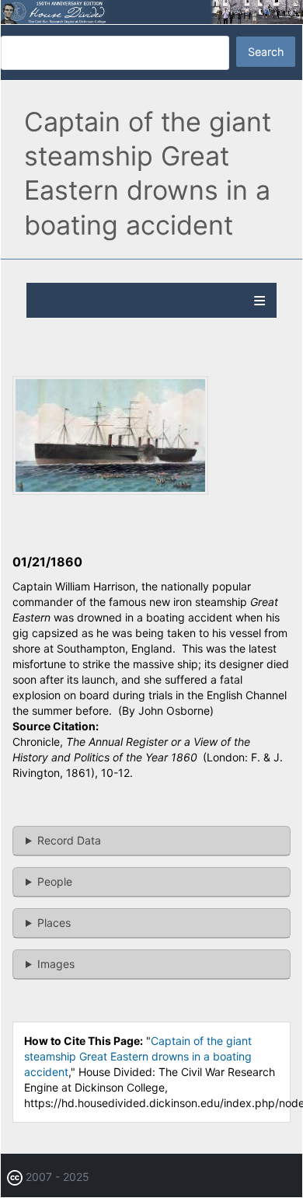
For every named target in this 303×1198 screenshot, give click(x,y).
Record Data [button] (69, 840)
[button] (110, 490)
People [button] (54, 881)
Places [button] (54, 922)
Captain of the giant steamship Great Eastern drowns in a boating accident (138, 1056)
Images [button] (56, 963)
